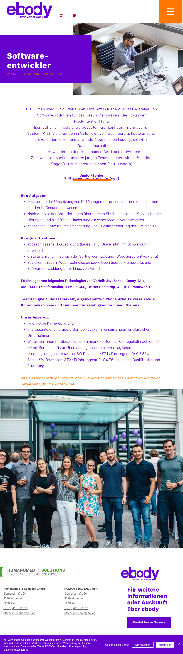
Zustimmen (165, 644)
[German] (61, 15)
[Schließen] (179, 644)
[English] (74, 15)
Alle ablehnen (142, 644)
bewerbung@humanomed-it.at (47, 384)
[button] (170, 11)
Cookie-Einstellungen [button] (117, 644)
